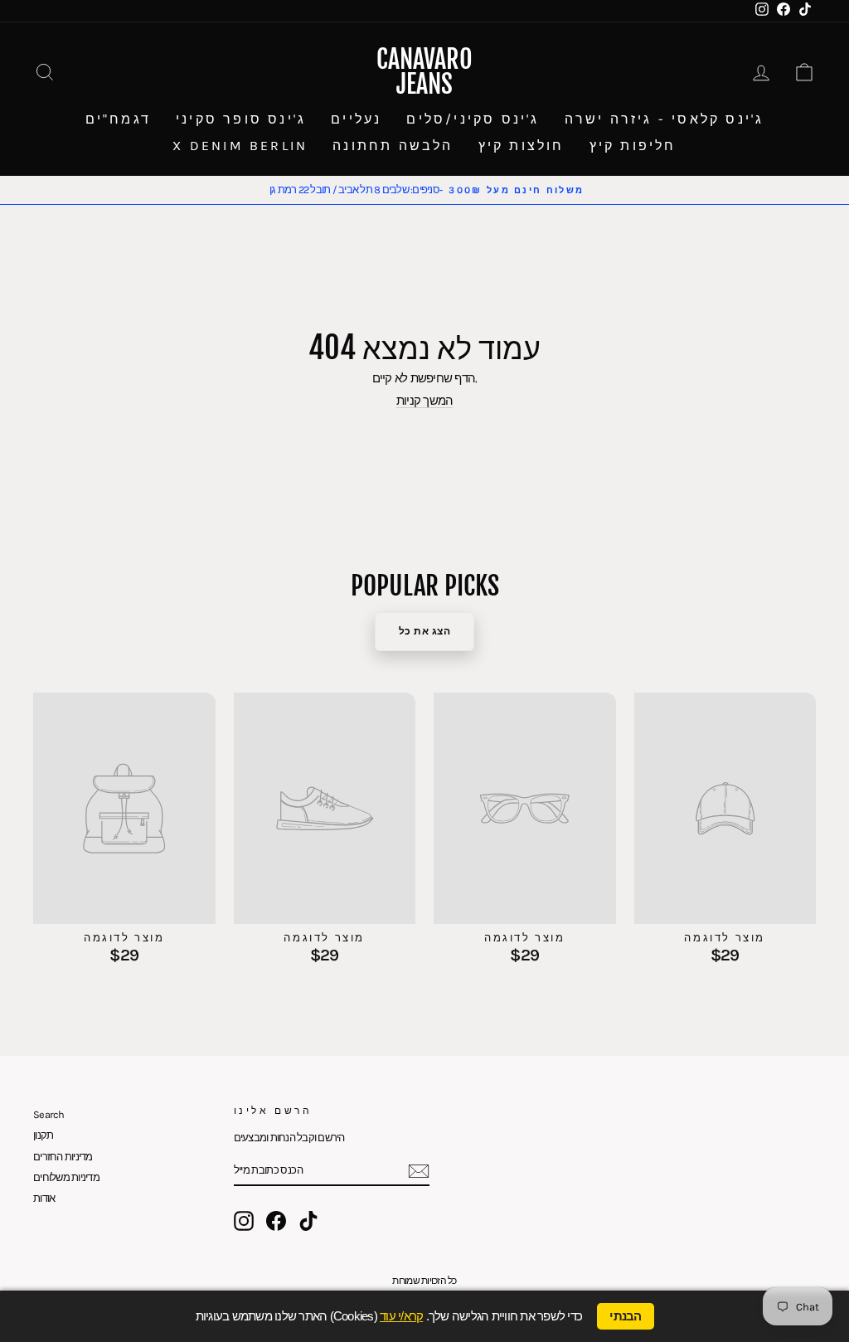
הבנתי (625, 1316)
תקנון (43, 1135)
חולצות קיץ (521, 145)
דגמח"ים (118, 119)
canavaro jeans (424, 72)
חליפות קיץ (633, 145)
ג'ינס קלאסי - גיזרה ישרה (664, 119)
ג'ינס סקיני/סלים (472, 119)
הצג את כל (425, 631)
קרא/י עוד (401, 1316)
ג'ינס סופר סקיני (241, 119)
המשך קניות (425, 401)
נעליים (356, 119)
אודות (44, 1198)
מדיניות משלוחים (66, 1177)
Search (49, 1114)
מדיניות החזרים (63, 1156)
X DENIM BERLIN (240, 145)
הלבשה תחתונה (392, 145)
